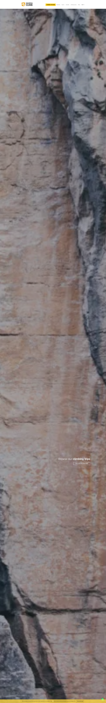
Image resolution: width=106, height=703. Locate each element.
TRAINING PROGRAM (50, 4)
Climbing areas (73, 4)
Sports (63, 4)
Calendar (67, 4)
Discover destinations (82, 463)
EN (83, 4)
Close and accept (80, 701)
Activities (58, 4)
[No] (104, 701)
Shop (79, 4)
